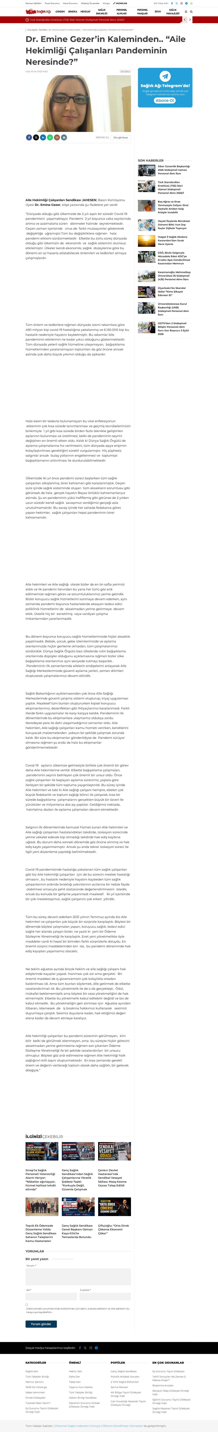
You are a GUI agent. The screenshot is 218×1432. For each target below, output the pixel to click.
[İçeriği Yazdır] (64, 137)
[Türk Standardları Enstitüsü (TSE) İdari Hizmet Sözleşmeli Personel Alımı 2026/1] (146, 191)
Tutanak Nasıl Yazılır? (38, 1403)
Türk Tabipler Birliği (37, 1376)
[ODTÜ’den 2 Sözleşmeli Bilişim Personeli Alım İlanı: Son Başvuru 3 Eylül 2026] (146, 332)
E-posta (85, 1290)
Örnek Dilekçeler (35, 1397)
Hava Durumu (70, 3)
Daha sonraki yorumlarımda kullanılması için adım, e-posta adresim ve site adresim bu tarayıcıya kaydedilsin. (77, 1310)
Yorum (31, 1265)
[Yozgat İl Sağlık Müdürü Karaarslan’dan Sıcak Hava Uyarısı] (146, 245)
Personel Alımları (121, 11)
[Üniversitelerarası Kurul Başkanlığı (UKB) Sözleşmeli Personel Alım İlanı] (146, 312)
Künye (106, 3)
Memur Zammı (35, 1381)
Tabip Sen (75, 1381)
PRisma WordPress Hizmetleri (122, 1426)
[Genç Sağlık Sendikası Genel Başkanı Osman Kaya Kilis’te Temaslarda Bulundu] (78, 1209)
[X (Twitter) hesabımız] (176, 3)
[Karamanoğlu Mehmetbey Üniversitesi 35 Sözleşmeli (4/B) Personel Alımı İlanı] (146, 281)
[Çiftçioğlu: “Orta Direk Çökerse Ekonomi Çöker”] (114, 1209)
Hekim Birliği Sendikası (83, 1397)
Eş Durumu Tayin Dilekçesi (168, 1371)
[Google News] (121, 137)
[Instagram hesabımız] (182, 3)
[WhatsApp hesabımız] (191, 3)
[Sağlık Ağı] (38, 13)
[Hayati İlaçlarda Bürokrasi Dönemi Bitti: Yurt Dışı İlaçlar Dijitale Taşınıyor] (146, 230)
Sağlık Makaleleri (172, 11)
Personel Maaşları (142, 11)
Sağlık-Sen (32, 1371)
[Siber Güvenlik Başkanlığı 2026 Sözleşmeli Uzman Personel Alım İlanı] (146, 175)
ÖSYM (158, 11)
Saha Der (74, 1376)
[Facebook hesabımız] (172, 3)
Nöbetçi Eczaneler (90, 3)
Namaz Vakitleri (33, 3)
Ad (28, 1290)
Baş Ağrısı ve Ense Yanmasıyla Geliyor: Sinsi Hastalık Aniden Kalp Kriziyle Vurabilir (78, 19)
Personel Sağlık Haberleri (72, 1426)
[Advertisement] (78, 170)
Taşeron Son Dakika (80, 1387)
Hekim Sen (75, 1371)
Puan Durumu (52, 3)
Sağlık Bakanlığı (101, 11)
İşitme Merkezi (119, 1387)
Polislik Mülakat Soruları (125, 1376)
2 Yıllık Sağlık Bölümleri (125, 1381)
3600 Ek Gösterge (36, 1387)
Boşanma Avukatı (163, 1385)
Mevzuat (85, 11)
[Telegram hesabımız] (186, 3)
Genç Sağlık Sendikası (124, 1371)
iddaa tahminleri (35, 1392)
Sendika (72, 11)
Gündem (60, 11)
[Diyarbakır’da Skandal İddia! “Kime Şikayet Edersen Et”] (146, 297)
